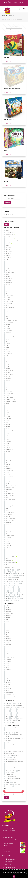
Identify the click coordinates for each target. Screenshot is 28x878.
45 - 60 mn (8, 675)
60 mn (7, 686)
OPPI (7, 453)
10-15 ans (13, 718)
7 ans (7, 716)
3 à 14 (21, 591)
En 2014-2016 (17, 784)
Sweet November (10, 530)
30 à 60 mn (8, 671)
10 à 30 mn (8, 653)
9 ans (7, 718)
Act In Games (9, 251)
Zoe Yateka (8, 554)
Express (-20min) (9, 692)
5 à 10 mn (8, 684)
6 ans (14, 714)
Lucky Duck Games (10, 409)
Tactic (7, 533)
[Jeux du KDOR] (7, 11)
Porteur (7, 558)
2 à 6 (17, 585)
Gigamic (8, 343)
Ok (14, 876)
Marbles (8, 426)
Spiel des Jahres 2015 (10, 770)
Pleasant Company (10, 476)
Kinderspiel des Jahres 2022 (12, 759)
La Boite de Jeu (9, 391)
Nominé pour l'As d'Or (11, 729)
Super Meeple (9, 524)
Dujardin (8, 311)
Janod (7, 366)
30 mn (7, 667)
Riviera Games (9, 489)
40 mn (7, 673)
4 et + (17, 577)
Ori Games (8, 455)
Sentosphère (9, 506)
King (7, 384)
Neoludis (8, 439)
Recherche (7, 202)
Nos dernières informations (11, 832)
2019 (19, 770)
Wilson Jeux (8, 545)
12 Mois (14, 707)
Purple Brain (8, 480)
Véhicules (8, 236)
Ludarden (8, 410)
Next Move (8, 441)
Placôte (7, 472)
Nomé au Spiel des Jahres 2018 (13, 767)
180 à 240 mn (9, 680)
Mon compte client (10, 4)
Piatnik (7, 466)
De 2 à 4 (8, 592)
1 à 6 (22, 581)
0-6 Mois (20, 705)
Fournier (8, 324)
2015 (7, 732)
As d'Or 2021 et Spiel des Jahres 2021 (14, 744)
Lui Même (8, 416)
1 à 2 (10, 569)
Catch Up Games (9, 290)
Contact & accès (8, 835)
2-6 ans (19, 709)
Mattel (7, 428)
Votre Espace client (9, 837)
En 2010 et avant (18, 786)
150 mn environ (9, 678)
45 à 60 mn (8, 638)
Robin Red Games (10, 493)
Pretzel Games (9, 478)
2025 (17, 732)
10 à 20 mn (8, 652)
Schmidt (8, 503)
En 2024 (7, 757)
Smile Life (8, 516)
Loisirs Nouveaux (10, 405)
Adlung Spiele (9, 257)
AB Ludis (8, 249)
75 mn (7, 642)
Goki (7, 345)
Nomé (7, 765)
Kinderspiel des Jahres (11, 776)
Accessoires (8, 560)
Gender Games (9, 339)
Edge (7, 314)
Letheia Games (9, 397)
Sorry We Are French (10, 518)
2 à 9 (7, 575)
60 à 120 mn (8, 640)
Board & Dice (9, 282)
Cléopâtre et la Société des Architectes (12, 88)
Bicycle (7, 230)
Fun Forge (8, 328)
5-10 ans (8, 705)
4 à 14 (16, 579)
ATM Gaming (9, 268)
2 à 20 (16, 589)
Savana (7, 501)
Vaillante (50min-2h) (10, 696)
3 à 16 (22, 575)
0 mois (14, 705)
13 (11, 703)
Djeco (7, 305)
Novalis (7, 443)
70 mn (7, 625)
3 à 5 (20, 592)
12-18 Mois (21, 707)
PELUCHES (8, 243)
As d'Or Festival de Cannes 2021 (13, 746)
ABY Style (8, 255)
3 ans (7, 711)
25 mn (7, 665)
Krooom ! (8, 389)
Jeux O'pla (8, 376)
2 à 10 (16, 587)
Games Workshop (10, 336)
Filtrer (6, 224)
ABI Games (8, 247)
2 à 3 (14, 573)
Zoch (7, 553)
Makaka (8, 424)
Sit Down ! (8, 508)
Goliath (7, 347)
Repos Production (10, 487)
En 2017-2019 (9, 784)
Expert (13, 757)
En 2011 (17, 755)
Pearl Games (9, 458)
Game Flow (8, 334)
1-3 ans (7, 709)
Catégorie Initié (9, 755)
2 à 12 (21, 587)
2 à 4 (7, 585)
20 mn (7, 663)
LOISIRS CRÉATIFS (10, 238)
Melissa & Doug (9, 430)
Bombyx (8, 284)
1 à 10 (17, 583)
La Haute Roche (9, 393)
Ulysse (7, 541)
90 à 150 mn (8, 644)
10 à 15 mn (8, 650)
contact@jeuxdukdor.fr (18, 2)
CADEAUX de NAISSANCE (11, 240)
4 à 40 (18, 598)
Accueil (3, 17)
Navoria (5, 150)
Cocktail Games (9, 295)
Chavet (7, 291)
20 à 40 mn (8, 607)
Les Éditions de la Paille (11, 401)
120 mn (7, 627)
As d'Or (7, 742)
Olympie (8, 451)
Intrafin (7, 364)
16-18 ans (20, 718)
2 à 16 (12, 575)
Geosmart (8, 341)
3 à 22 (7, 577)
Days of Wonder (9, 301)
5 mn (7, 619)
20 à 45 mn (8, 609)
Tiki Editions (8, 537)
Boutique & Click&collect (10, 830)
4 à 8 (10, 596)
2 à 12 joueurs (9, 589)
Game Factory (9, 332)
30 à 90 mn (8, 611)
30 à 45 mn (8, 669)
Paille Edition (9, 457)
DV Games (8, 313)
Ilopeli (7, 362)
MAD (7, 422)
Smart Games (9, 514)
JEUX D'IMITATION (9, 234)
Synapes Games (9, 531)
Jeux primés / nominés (11, 562)
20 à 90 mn (8, 632)
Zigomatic (8, 549)
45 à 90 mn (8, 615)
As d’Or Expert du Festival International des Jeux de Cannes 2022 (13, 752)
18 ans (13, 722)
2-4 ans (13, 709)
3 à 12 (16, 591)
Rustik (7, 497)
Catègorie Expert (9, 774)
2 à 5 (12, 585)
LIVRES (7, 242)
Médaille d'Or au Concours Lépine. (13, 763)
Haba (7, 349)
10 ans (7, 720)
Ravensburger (9, 482)
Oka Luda (8, 447)
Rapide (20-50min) (10, 694)
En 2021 (7, 782)
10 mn (7, 646)
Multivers (8, 435)
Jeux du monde (9, 370)
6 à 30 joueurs (9, 579)
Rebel (7, 483)
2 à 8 (21, 589)
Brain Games (9, 286)
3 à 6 (7, 594)
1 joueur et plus (9, 581)
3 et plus (14, 592)
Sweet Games (9, 528)
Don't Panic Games (10, 307)
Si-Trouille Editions (10, 512)
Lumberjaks (8, 418)
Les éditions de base (10, 399)
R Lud (7, 491)
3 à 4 (17, 575)
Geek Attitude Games (10, 338)
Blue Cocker (8, 280)
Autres (7, 564)
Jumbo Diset (8, 378)
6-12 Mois (8, 707)
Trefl (7, 539)
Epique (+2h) (8, 698)
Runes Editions (9, 374)
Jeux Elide (8, 372)
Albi (7, 261)
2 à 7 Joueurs (9, 587)
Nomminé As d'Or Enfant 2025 (12, 768)
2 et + (18, 571)
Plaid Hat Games (9, 470)
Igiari (7, 361)
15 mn (7, 655)
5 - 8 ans (8, 714)
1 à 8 (12, 583)
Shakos (7, 510)
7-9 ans (13, 716)
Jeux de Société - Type (11, 556)
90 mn (7, 690)
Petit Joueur (8, 464)
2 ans (7, 703)
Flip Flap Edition (9, 322)
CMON (7, 293)
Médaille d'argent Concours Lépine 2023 (14, 761)
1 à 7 (7, 583)
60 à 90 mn (8, 623)
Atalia (7, 265)
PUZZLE (7, 245)
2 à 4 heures (8, 682)
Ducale (7, 309)
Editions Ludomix (9, 318)
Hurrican (8, 357)
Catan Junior (6, 57)
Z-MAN (7, 551)
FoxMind (8, 326)
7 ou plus (15, 600)
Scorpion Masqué (10, 505)
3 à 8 (17, 594)
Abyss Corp (8, 253)
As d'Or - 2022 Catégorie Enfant (13, 772)
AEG (7, 259)
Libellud (7, 403)
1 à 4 (20, 569)
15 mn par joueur (9, 657)
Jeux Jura (8, 368)
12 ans (13, 720)
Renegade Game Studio (11, 485)
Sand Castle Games (10, 499)
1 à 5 (17, 581)
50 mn (7, 621)
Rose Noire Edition (10, 495)
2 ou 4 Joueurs (21, 573)
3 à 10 (10, 591)
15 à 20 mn (8, 605)
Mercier (7, 432)
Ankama (8, 263)
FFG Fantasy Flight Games (11, 320)
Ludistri (7, 412)
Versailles (6, 181)
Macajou (8, 420)
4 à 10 (20, 596)
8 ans (18, 716)
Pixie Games (9, 468)
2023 (12, 732)
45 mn (7, 676)
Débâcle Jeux (9, 303)
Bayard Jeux (8, 270)
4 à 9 (15, 596)
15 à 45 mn (8, 661)
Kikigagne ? (8, 386)
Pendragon (8, 462)
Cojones (8, 297)
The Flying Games (10, 535)
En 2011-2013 (9, 786)
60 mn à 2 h (8, 688)
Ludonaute (8, 414)
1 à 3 (15, 569)
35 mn (7, 636)
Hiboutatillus (9, 353)
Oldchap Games (9, 449)
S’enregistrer (19, 4)
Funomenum (9, 330)
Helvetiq (8, 351)
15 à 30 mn (8, 659)
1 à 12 (7, 571)
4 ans (19, 711)
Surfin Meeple (9, 526)
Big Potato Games (10, 272)
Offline (7, 445)
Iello (7, 359)
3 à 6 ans (13, 711)
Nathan (7, 437)
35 (6, 634)
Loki (7, 407)
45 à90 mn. (8, 617)
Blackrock (8, 276)
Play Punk (8, 474)
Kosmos (8, 387)
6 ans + (19, 714)
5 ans (20, 713)
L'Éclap (7, 395)
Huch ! (7, 355)
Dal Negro (8, 299)
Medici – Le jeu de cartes (9, 119)
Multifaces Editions (10, 434)
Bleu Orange (9, 278)
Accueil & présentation (9, 828)
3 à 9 (22, 594)
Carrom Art (8, 288)
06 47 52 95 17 (8, 2)
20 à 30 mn (8, 630)
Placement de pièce (10, 232)
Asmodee (8, 266)
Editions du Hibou (10, 316)
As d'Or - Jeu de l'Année (11, 727)
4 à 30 (12, 598)
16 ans (7, 722)
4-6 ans (14, 713)
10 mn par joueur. (10, 648)
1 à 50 (12, 571)
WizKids (8, 547)
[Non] (26, 873)
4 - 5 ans (8, 713)
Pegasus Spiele (9, 460)
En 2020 (14, 782)
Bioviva (7, 274)
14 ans (19, 720)
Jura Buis (8, 380)
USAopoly (8, 543)
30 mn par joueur (9, 613)
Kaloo (7, 382)
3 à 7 (12, 594)
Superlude (8, 522)
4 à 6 (12, 577)
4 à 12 (7, 598)
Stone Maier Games (10, 520)
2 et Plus (8, 573)
